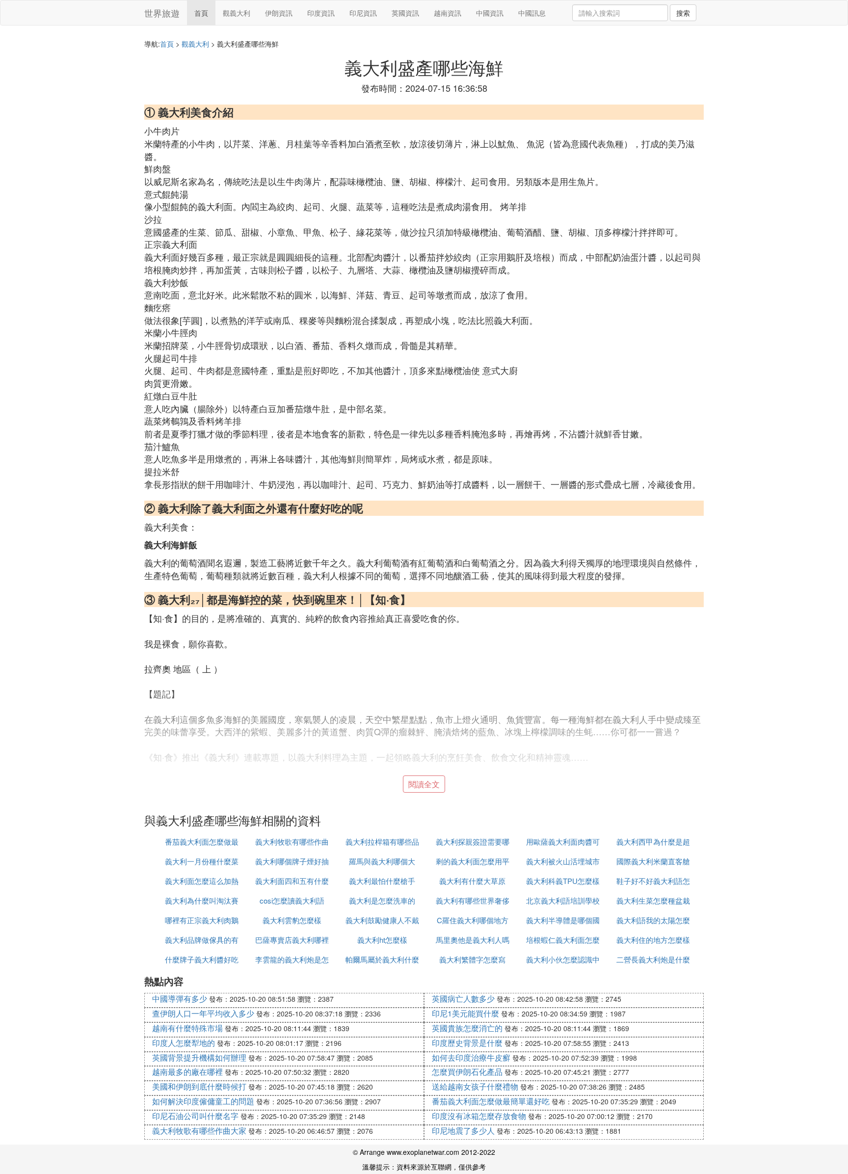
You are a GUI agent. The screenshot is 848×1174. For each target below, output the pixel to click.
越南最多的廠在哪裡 (187, 1071)
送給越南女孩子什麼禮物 (475, 1086)
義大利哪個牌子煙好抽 (292, 861)
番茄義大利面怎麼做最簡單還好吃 (491, 1101)
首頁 (201, 13)
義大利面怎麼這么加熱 (201, 881)
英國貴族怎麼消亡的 (467, 1028)
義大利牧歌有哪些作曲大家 (199, 1130)
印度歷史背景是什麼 (467, 1042)
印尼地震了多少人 (463, 1130)
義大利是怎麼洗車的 (382, 900)
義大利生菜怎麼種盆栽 (653, 900)
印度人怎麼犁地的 (183, 1042)
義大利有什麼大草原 (472, 881)
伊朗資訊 (278, 13)
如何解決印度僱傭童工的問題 (203, 1101)
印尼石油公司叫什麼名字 (195, 1115)
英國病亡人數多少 (463, 998)
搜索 (683, 13)
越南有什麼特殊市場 (187, 1028)
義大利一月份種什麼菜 (201, 861)
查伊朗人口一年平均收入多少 (203, 1013)
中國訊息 (532, 13)
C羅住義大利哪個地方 (472, 920)
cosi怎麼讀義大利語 (292, 900)
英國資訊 (405, 13)
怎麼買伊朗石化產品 (467, 1071)
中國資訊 (490, 13)
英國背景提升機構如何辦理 (199, 1057)
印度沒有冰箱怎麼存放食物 (479, 1115)
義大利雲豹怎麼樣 (292, 920)
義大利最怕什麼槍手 (382, 881)
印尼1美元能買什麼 (465, 1013)
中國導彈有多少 (179, 998)
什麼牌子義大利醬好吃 (201, 959)
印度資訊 (321, 13)
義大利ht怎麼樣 (382, 939)
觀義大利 (236, 13)
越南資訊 (447, 13)
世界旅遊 (162, 12)
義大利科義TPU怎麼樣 (563, 881)
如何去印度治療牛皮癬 (471, 1057)
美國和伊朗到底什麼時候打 (199, 1086)
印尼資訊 (363, 13)
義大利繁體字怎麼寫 (472, 959)
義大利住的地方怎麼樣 (653, 939)
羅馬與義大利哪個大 (382, 861)
